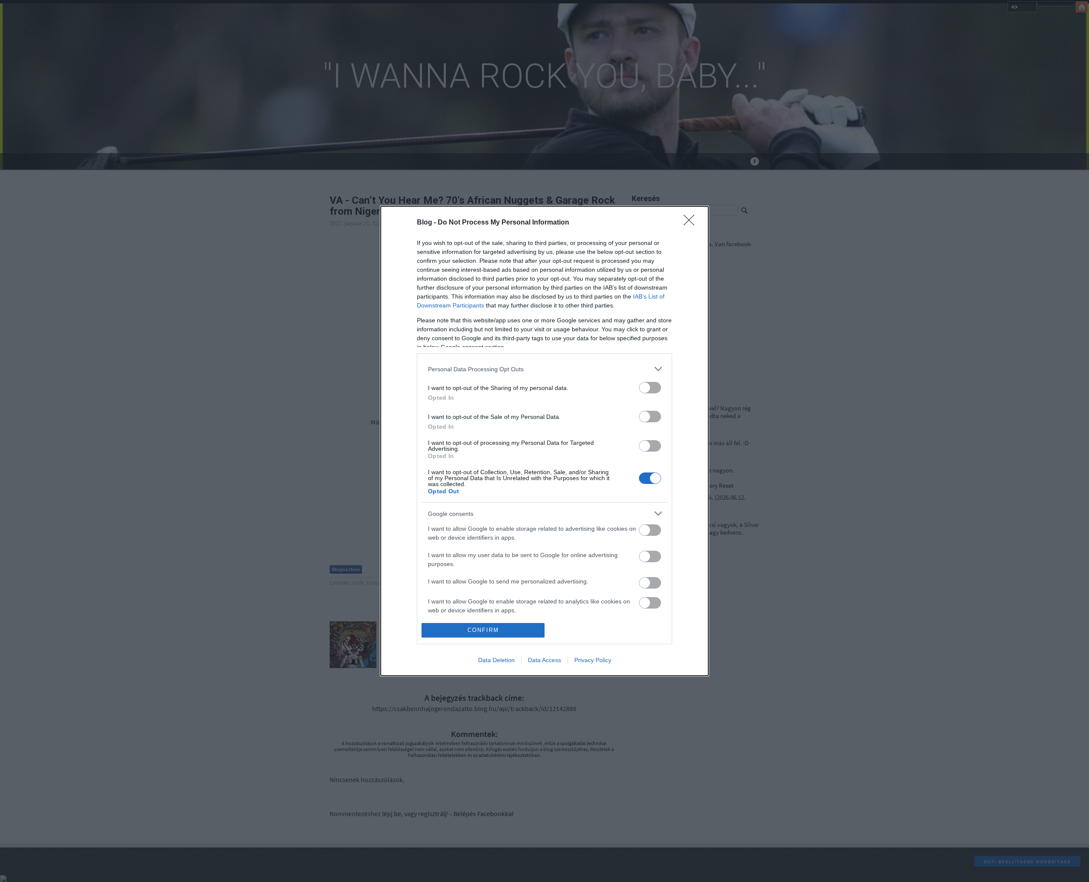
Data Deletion (496, 660)
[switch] (650, 387)
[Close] (692, 223)
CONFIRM (483, 630)
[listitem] (544, 368)
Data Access (544, 660)
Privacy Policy (592, 660)
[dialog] (544, 440)
